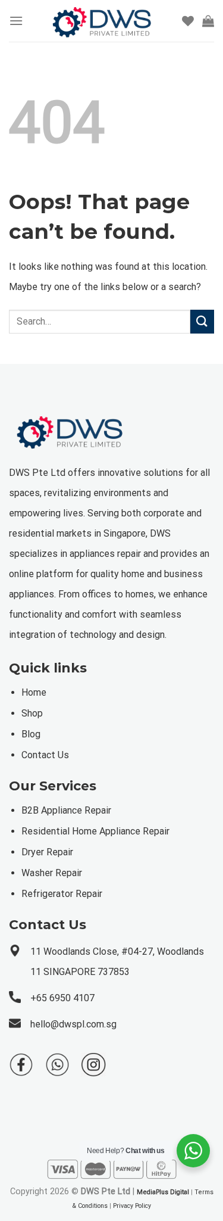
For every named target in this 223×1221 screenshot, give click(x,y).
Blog (30, 734)
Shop (32, 713)
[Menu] (16, 20)
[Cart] (208, 21)
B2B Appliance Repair (66, 810)
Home (33, 692)
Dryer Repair (47, 852)
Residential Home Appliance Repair (95, 831)
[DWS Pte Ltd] (102, 21)
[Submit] (202, 321)
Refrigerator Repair (61, 893)
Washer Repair (51, 873)
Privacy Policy (132, 1206)
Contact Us (45, 755)
